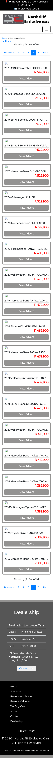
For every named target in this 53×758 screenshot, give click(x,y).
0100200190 (28, 646)
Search (5, 38)
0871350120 (28, 639)
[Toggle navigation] (46, 29)
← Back (6, 41)
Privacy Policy (26, 730)
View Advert (26, 78)
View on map (26, 668)
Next (46, 52)
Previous (9, 52)
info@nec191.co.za (31, 631)
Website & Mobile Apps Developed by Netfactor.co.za (26, 750)
